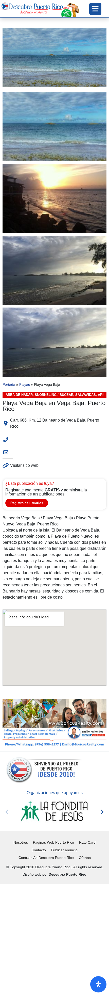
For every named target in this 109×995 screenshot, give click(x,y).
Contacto (38, 850)
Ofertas (85, 858)
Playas (24, 385)
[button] (7, 811)
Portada (9, 385)
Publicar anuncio (64, 850)
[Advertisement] (54, 938)
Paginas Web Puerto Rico (53, 842)
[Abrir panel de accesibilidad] (98, 984)
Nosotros (20, 842)
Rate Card (87, 842)
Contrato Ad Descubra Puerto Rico (46, 858)
